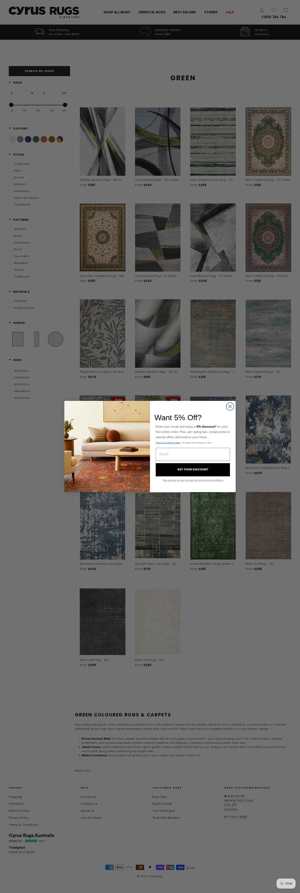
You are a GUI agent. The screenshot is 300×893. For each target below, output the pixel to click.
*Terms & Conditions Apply (168, 443)
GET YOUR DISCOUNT (192, 469)
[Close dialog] (230, 406)
